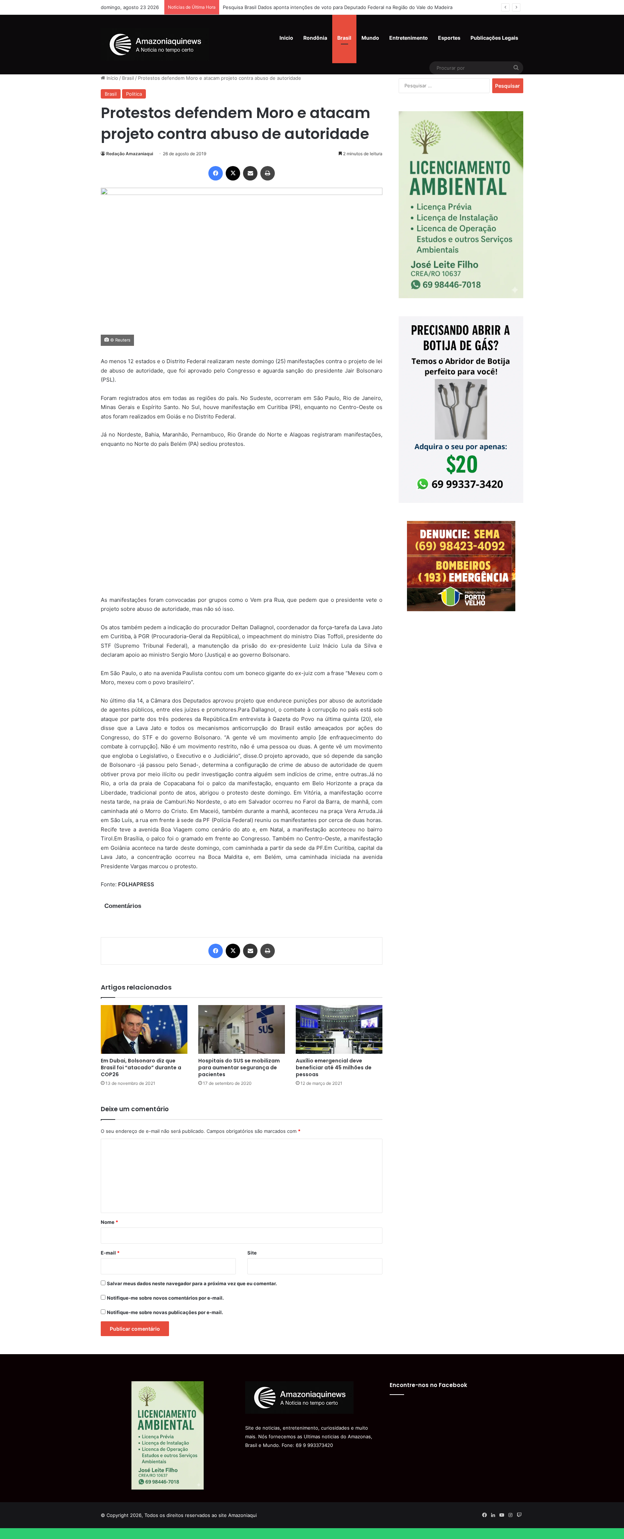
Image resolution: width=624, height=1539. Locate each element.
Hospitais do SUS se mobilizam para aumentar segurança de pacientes (239, 1067)
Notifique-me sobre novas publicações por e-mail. (165, 1312)
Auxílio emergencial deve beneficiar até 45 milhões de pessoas (334, 1067)
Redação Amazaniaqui (129, 153)
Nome (109, 1222)
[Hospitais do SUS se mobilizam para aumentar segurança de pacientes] (241, 1029)
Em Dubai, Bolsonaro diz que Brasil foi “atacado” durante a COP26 (141, 1067)
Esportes (449, 38)
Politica (134, 94)
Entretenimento (408, 38)
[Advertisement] (241, 526)
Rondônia (315, 38)
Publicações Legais (494, 38)
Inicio (286, 38)
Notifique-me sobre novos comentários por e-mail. (165, 1298)
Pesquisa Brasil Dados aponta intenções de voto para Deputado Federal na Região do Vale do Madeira (337, 7)
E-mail (110, 1253)
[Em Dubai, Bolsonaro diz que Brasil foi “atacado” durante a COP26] (144, 1029)
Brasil (344, 38)
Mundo (370, 38)
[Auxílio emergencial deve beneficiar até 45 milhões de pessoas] (339, 1029)
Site (252, 1253)
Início (111, 78)
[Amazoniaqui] (155, 44)
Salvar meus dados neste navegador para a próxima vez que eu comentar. (192, 1283)
